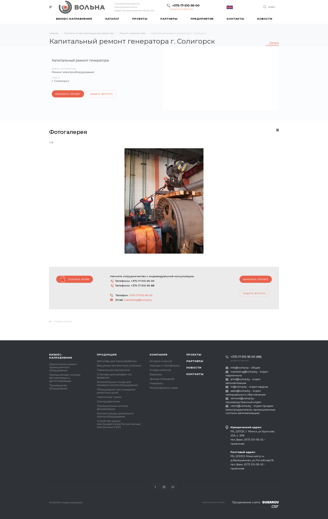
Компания (158, 354)
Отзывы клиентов (160, 370)
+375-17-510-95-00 (186, 5)
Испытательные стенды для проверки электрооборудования (117, 383)
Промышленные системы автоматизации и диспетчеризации (64, 378)
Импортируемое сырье (164, 387)
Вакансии (156, 374)
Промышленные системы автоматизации (112, 407)
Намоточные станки (109, 397)
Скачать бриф (78, 279)
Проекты (194, 354)
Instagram (164, 487)
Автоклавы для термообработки (117, 361)
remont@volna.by (242, 398)
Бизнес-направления (60, 356)
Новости (194, 367)
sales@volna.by (240, 390)
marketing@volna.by (138, 299)
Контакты (195, 374)
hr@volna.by (238, 386)
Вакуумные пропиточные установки (119, 365)
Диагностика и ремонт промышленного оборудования (63, 367)
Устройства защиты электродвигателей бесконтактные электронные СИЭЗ (119, 424)
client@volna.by (240, 406)
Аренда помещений (162, 378)
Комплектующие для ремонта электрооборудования (115, 415)
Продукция (107, 354)
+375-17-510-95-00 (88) (246, 356)
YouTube (172, 487)
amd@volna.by (240, 379)
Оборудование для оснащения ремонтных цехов (116, 391)
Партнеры (194, 361)
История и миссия (161, 361)
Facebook (155, 487)
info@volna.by (239, 367)
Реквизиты (156, 383)
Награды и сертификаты (165, 365)
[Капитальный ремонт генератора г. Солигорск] (220, 78)
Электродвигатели (108, 401)
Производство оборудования (58, 387)
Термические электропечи (113, 370)
